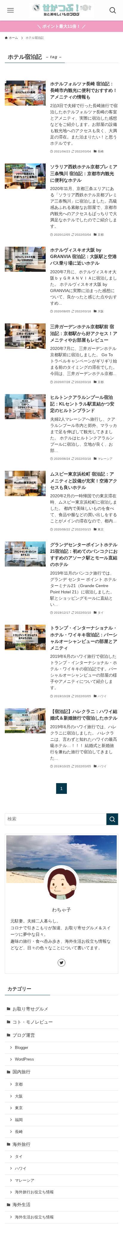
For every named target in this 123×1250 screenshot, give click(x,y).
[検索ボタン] (112, 10)
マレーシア (24, 1180)
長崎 (19, 1131)
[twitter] (61, 963)
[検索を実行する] (112, 819)
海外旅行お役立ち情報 (34, 1192)
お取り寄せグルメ (30, 1009)
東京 (19, 1108)
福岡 (19, 1120)
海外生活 (21, 1204)
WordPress (24, 1059)
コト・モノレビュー (33, 1022)
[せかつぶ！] (61, 10)
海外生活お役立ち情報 (34, 1217)
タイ (19, 1156)
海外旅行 (21, 1144)
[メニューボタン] (10, 10)
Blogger (21, 1047)
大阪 (19, 1096)
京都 (19, 1084)
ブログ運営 (24, 1035)
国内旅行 (21, 1072)
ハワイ (21, 1168)
